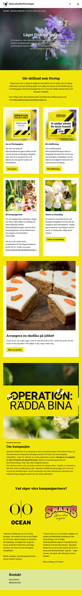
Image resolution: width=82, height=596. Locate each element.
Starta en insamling (55, 239)
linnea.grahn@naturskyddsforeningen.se (22, 250)
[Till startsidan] (19, 4)
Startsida (6, 11)
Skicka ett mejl (15, 582)
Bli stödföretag (53, 169)
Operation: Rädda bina (17, 11)
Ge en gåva (11, 169)
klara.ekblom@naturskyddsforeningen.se (30, 100)
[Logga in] (78, 4)
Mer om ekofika (15, 350)
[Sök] (70, 4)
